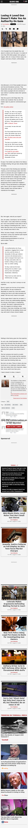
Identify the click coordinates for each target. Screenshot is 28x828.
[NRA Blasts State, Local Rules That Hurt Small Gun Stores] (14, 504)
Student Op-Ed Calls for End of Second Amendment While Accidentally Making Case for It (13, 484)
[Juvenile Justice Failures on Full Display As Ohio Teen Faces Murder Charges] (14, 535)
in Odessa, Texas (12, 123)
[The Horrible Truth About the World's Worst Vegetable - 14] (14, 807)
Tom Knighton (6, 24)
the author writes (8, 107)
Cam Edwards (14, 553)
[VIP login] (25, 1)
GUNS (21, 404)
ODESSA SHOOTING (6, 408)
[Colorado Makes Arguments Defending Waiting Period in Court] (14, 592)
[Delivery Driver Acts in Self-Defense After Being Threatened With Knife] (14, 657)
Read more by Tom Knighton (20, 398)
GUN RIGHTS (15, 404)
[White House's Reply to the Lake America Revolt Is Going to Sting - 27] (14, 780)
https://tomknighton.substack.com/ (19, 393)
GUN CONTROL (8, 404)
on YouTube (16, 395)
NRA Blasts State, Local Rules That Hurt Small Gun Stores (14, 515)
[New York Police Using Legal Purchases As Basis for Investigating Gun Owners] (14, 624)
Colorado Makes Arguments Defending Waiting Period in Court (14, 604)
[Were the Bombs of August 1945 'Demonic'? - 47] (14, 725)
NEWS (8, 401)
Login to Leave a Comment (14, 426)
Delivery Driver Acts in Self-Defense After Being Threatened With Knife (14, 668)
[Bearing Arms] (14, 1)
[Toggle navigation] (2, 1)
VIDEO (13, 408)
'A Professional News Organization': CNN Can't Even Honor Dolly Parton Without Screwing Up (13, 763)
